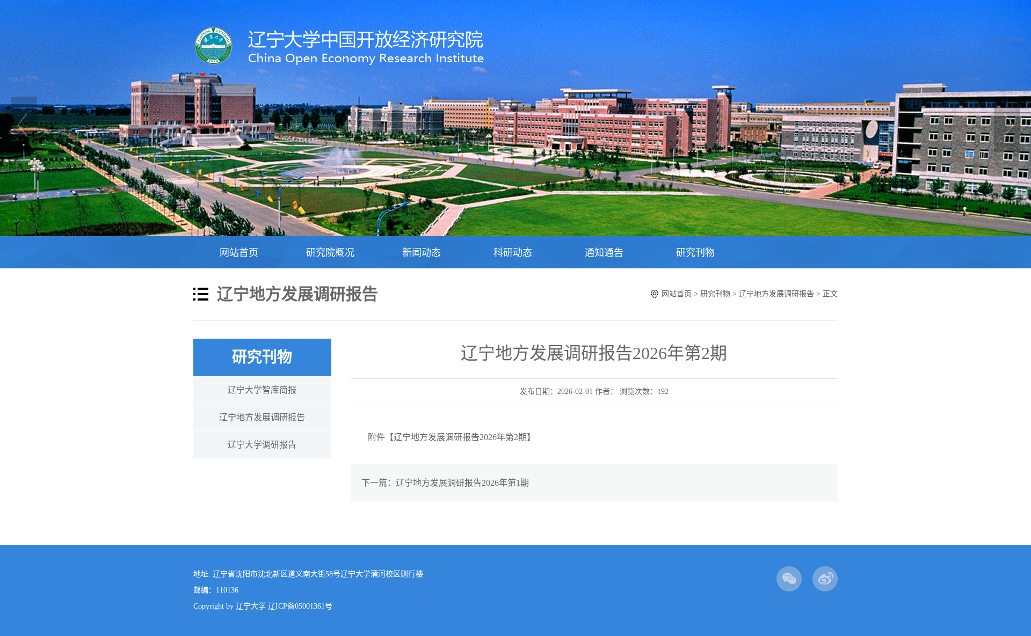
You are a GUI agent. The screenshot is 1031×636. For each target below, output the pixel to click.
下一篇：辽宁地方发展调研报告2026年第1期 (445, 482)
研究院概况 (330, 252)
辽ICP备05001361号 (300, 606)
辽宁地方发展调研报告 (776, 294)
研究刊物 (695, 252)
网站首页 (239, 252)
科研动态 (512, 252)
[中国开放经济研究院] (347, 63)
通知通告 (604, 252)
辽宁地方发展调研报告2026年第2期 (460, 437)
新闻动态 (421, 252)
